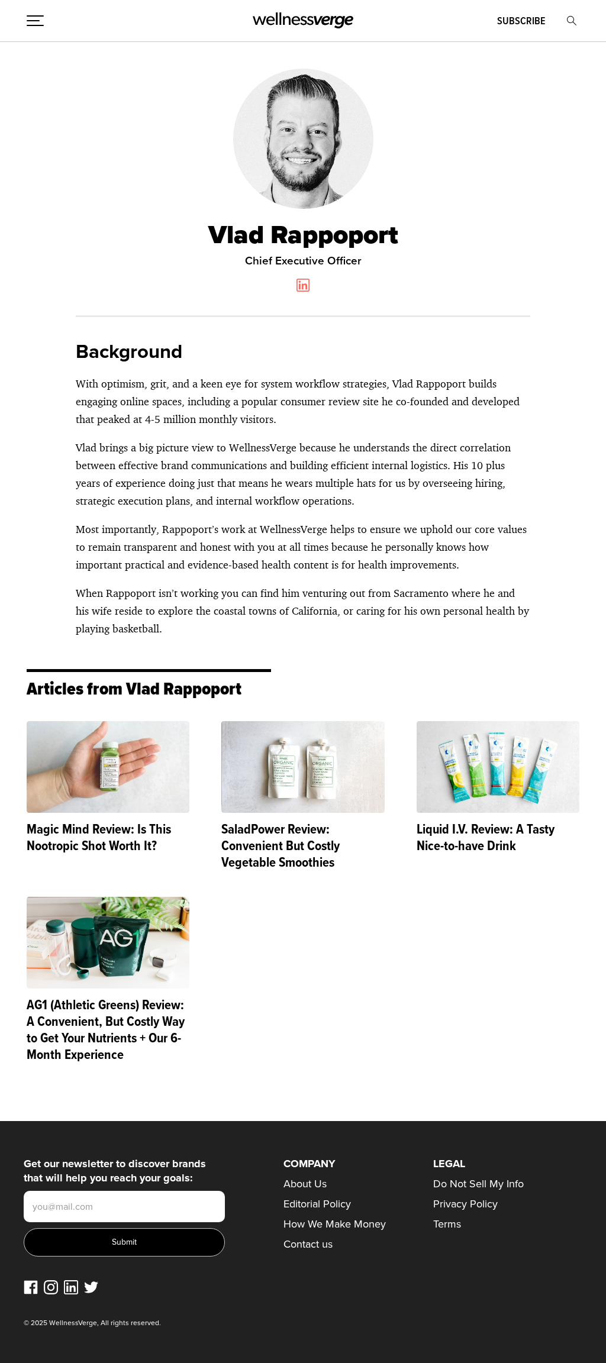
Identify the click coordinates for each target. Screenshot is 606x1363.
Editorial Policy (317, 1204)
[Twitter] (91, 1287)
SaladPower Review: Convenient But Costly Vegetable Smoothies (280, 845)
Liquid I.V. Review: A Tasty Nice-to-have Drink (486, 837)
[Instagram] (51, 1287)
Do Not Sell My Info (478, 1184)
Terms (447, 1224)
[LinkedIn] (71, 1287)
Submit (124, 1242)
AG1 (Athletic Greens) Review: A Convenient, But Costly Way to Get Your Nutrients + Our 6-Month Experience (106, 1029)
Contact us (308, 1244)
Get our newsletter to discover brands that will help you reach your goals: (115, 1171)
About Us (305, 1184)
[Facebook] (31, 1287)
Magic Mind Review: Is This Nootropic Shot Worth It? (99, 837)
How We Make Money (334, 1224)
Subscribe (521, 20)
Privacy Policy (465, 1204)
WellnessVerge (303, 21)
